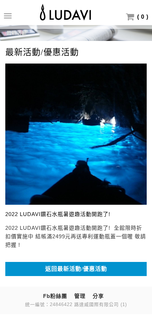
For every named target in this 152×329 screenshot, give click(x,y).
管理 (80, 296)
